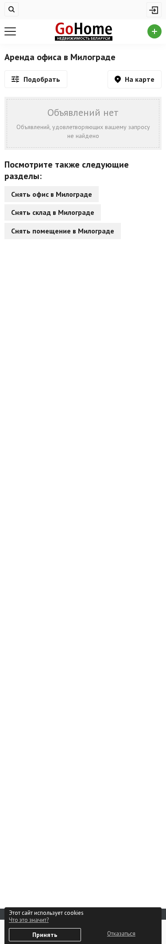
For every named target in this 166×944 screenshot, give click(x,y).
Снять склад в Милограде (52, 212)
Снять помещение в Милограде (62, 230)
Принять (44, 935)
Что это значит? (29, 920)
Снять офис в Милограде (51, 194)
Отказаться (121, 933)
